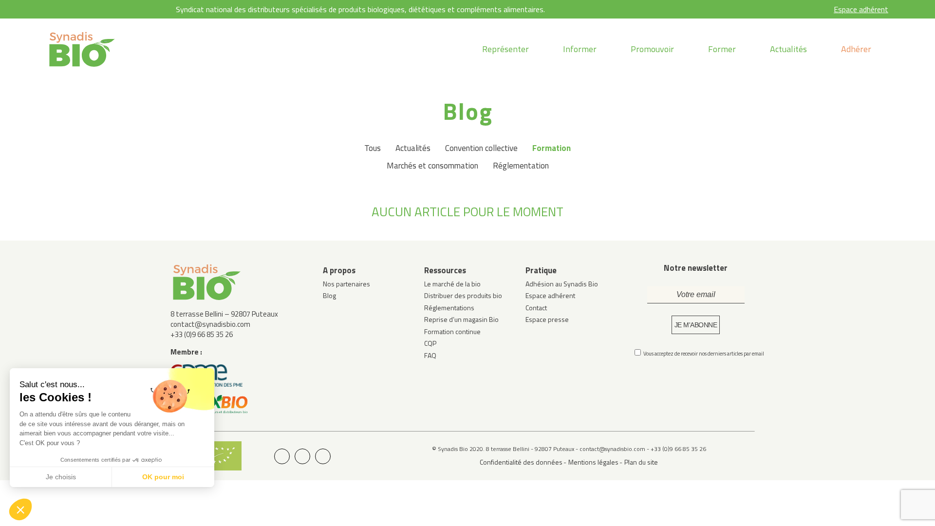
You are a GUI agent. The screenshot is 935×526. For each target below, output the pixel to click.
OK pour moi (163, 477)
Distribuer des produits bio (463, 295)
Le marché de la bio (452, 284)
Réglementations (449, 307)
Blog (329, 295)
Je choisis (61, 477)
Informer (580, 49)
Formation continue (452, 331)
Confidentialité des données (521, 462)
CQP (430, 343)
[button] (20, 509)
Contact (536, 307)
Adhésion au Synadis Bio (561, 284)
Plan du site (641, 462)
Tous (372, 148)
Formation (551, 148)
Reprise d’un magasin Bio (461, 319)
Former (722, 49)
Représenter (505, 49)
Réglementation (521, 165)
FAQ (430, 355)
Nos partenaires (346, 284)
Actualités (788, 49)
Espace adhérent (861, 9)
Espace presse (547, 319)
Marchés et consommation (432, 165)
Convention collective (481, 148)
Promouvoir (652, 49)
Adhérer (856, 49)
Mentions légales (593, 462)
